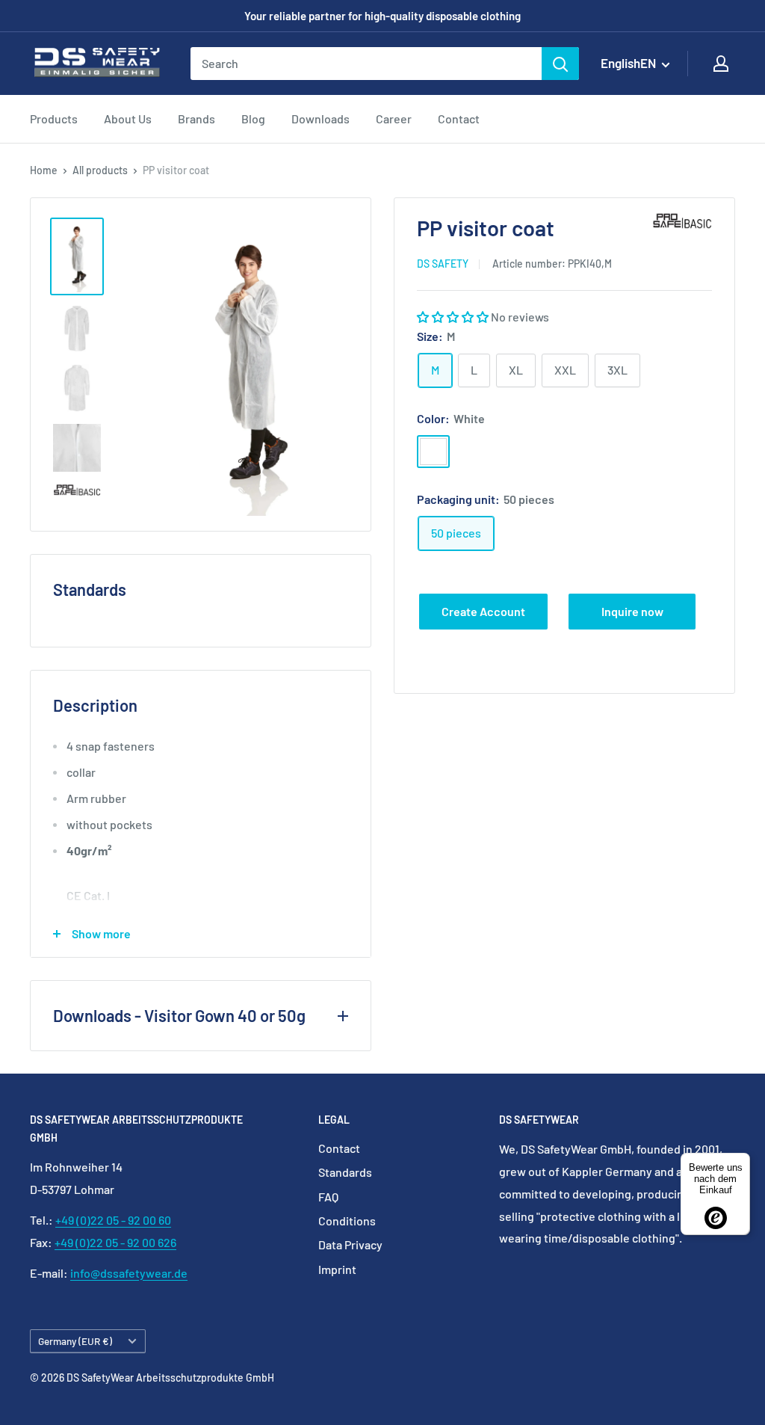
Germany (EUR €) (75, 1341)
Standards (345, 1172)
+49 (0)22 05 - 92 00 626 (115, 1242)
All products (100, 170)
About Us (128, 118)
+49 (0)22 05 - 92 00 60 (113, 1220)
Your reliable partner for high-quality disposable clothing (382, 15)
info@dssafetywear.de (129, 1273)
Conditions (347, 1220)
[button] (454, 317)
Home (44, 170)
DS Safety (442, 263)
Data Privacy (350, 1244)
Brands (196, 118)
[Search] (560, 63)
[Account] (720, 63)
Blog (253, 118)
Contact (459, 118)
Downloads (320, 118)
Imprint (337, 1269)
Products (54, 118)
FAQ (328, 1196)
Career (394, 118)
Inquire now (632, 611)
